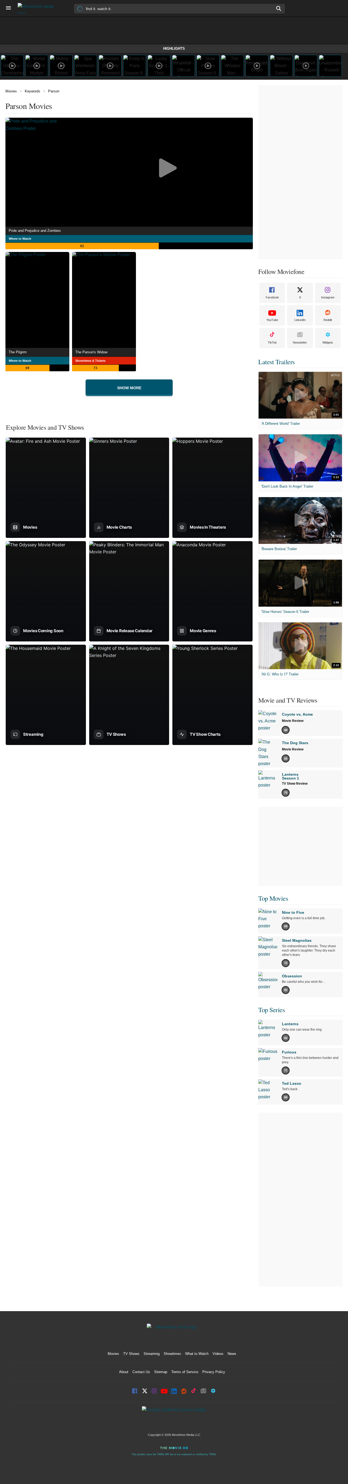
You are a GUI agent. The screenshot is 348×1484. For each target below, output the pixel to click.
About (123, 1372)
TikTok (272, 342)
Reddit (328, 320)
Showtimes (172, 1354)
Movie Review (292, 721)
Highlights (174, 48)
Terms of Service (184, 1372)
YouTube (272, 320)
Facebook (272, 297)
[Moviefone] (38, 8)
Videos (218, 1354)
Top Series (271, 1009)
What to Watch (197, 1354)
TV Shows (131, 1354)
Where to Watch (20, 238)
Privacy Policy (213, 1372)
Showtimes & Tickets (90, 360)
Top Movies (273, 898)
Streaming (152, 1354)
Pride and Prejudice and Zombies (35, 231)
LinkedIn (300, 320)
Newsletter (300, 342)
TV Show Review (294, 783)
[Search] (279, 8)
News (232, 1354)
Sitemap (160, 1372)
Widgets (327, 342)
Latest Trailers (276, 361)
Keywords (32, 91)
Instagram (327, 297)
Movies (11, 91)
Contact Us (141, 1372)
